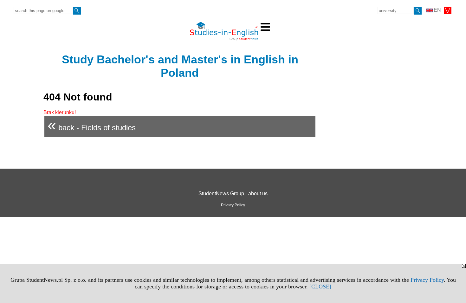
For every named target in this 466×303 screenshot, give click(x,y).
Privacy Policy (427, 280)
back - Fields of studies (92, 125)
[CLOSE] (320, 286)
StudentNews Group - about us (233, 193)
